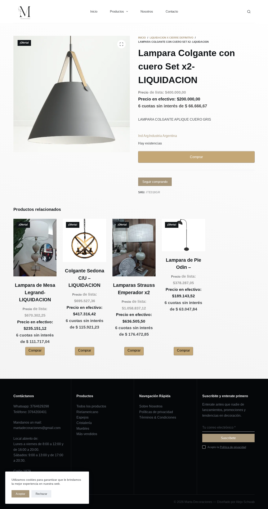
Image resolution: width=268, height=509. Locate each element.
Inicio (93, 11)
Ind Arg (143, 136)
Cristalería (84, 423)
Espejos (82, 417)
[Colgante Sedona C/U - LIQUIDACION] (84, 240)
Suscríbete (228, 438)
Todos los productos (91, 406)
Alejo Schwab (245, 502)
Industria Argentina (163, 136)
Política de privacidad (233, 447)
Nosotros (146, 11)
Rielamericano (87, 412)
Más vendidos (86, 434)
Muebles (82, 428)
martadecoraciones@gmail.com (37, 428)
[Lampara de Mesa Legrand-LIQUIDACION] (35, 247)
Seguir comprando (155, 181)
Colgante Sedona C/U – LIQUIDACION (84, 278)
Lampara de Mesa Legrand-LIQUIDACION (35, 292)
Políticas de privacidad (156, 412)
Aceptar (20, 493)
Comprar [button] (34, 350)
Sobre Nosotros (150, 406)
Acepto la (226, 447)
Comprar (196, 157)
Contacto (172, 11)
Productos (117, 11)
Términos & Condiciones (157, 417)
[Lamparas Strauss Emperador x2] (134, 247)
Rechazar (41, 493)
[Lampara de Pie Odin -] (183, 235)
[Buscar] (248, 11)
